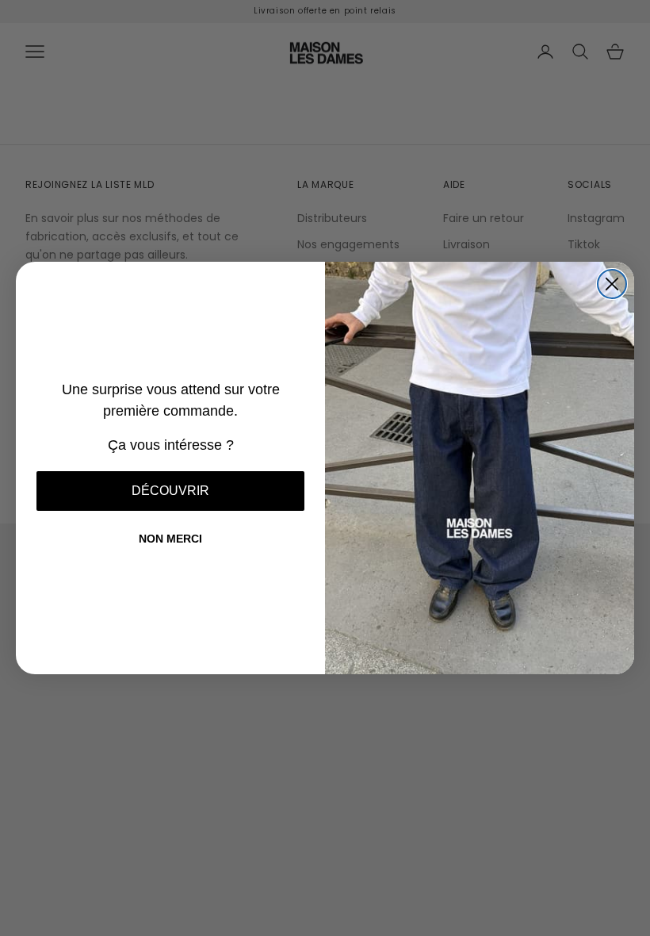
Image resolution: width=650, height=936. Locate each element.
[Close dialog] (612, 284)
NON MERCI (170, 538)
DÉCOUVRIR (170, 490)
